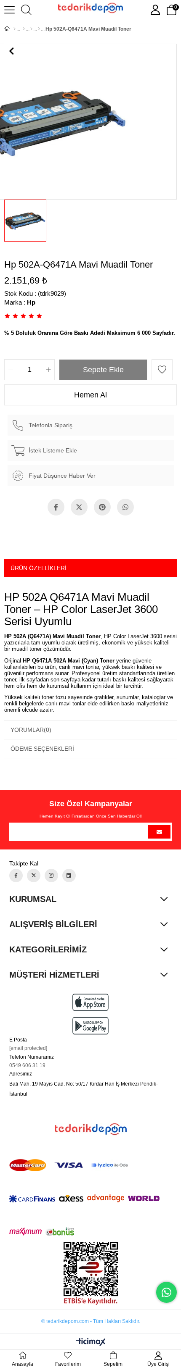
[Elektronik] (24, 29)
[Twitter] (33, 875)
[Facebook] (16, 875)
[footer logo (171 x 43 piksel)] (91, 1129)
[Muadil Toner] (31, 29)
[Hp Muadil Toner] (39, 29)
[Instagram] (51, 875)
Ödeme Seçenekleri (42, 748)
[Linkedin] (69, 875)
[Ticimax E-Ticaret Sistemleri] (91, 1342)
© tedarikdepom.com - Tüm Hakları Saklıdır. (90, 1321)
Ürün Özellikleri (39, 568)
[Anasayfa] (14, 29)
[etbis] (91, 1273)
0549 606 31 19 (27, 1065)
